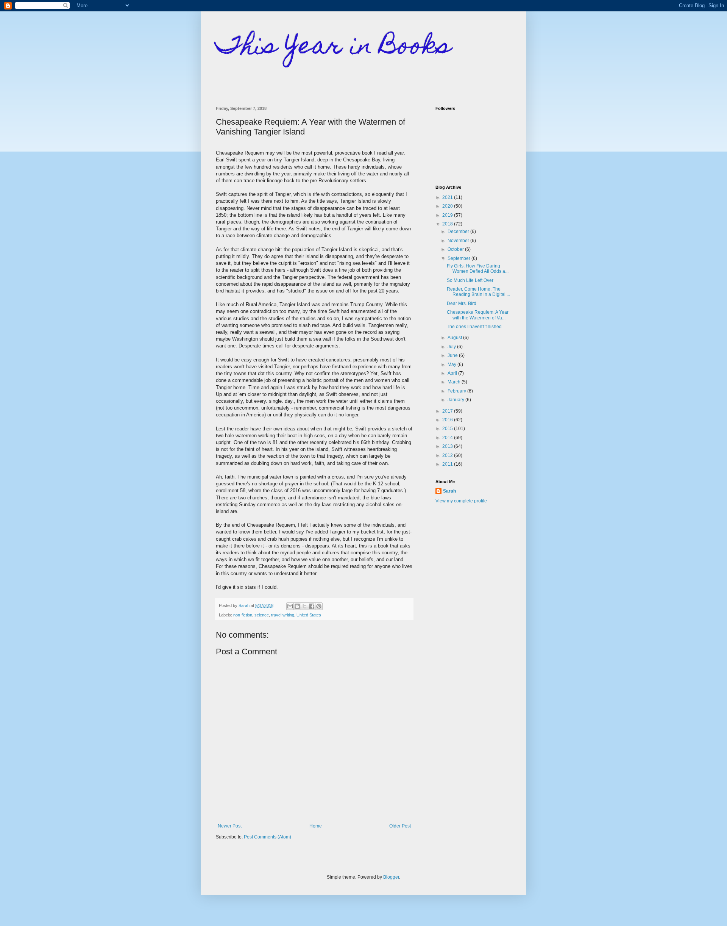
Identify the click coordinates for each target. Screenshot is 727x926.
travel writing (282, 615)
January (456, 399)
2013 (448, 446)
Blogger (391, 877)
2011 (448, 464)
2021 (448, 197)
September (459, 258)
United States (308, 615)
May (452, 364)
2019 (448, 215)
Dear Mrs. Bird (461, 303)
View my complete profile (461, 501)
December (459, 231)
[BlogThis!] (297, 606)
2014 (448, 437)
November (459, 240)
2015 (448, 428)
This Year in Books (333, 47)
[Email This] (290, 606)
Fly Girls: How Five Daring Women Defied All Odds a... (478, 268)
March (455, 382)
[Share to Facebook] (311, 606)
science (261, 615)
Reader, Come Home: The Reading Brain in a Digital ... (478, 291)
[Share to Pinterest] (319, 606)
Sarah (449, 491)
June (453, 355)
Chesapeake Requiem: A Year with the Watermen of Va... (478, 315)
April (453, 373)
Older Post (400, 826)
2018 (448, 224)
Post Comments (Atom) (267, 837)
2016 (448, 419)
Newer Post (230, 826)
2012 (448, 455)
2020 (448, 206)
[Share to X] (304, 606)
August (455, 337)
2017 (448, 411)
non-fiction (242, 615)
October (456, 249)
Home (315, 826)
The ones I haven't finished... (476, 326)
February (457, 391)
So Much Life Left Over (470, 280)
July (452, 346)
